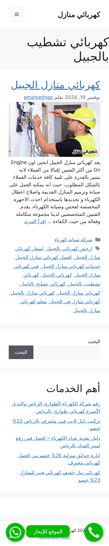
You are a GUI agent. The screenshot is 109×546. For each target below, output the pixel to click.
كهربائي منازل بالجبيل (32, 293)
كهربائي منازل (79, 14)
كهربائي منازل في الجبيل (75, 301)
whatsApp (15, 532)
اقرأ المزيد (35, 221)
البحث (94, 341)
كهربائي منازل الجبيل (55, 84)
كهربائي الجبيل (57, 275)
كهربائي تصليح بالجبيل (42, 284)
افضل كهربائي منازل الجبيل (44, 257)
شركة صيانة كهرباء (73, 239)
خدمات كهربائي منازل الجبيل (71, 266)
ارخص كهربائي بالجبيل (69, 248)
